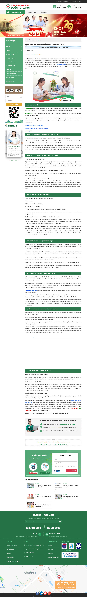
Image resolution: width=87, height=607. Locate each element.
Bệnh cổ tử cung (11, 65)
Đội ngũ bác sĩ (10, 549)
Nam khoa (8, 46)
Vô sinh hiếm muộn (10, 81)
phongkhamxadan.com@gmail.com (34, 549)
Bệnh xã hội (8, 69)
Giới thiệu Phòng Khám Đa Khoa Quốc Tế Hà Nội (36, 128)
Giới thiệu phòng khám (12, 545)
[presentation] (2, 27)
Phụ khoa (8, 50)
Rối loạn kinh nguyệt (12, 61)
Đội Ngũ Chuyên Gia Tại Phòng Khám (34, 125)
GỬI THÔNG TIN (71, 470)
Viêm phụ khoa (11, 54)
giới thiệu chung (32, 12)
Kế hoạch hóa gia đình (11, 73)
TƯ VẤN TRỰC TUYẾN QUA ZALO (13, 119)
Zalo (58, 470)
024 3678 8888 (71, 424)
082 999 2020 (76, 6)
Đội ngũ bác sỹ (44, 12)
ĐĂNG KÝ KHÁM (14, 104)
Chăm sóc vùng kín (12, 58)
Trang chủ (28, 39)
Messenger (55, 470)
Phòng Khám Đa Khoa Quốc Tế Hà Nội (35, 545)
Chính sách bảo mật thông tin (14, 561)
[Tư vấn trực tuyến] (56, 427)
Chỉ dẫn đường (10, 557)
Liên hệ (9, 553)
